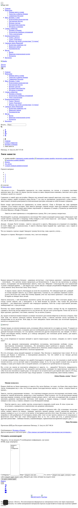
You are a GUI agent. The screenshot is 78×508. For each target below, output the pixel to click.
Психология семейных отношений (21, 32)
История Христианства (17, 25)
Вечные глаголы (14, 23)
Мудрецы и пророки (16, 27)
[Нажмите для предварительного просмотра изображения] (6, 187)
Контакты (8, 58)
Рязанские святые (15, 47)
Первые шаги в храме (16, 12)
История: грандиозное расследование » (58, 432)
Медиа (7, 50)
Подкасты (12, 56)
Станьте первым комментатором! (16, 166)
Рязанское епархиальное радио (19, 54)
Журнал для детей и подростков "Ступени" (24, 41)
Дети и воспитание (15, 34)
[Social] (5, 130)
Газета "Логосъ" (14, 37)
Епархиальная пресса (12, 36)
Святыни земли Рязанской (14, 43)
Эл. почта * (48, 475)
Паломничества (14, 48)
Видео (11, 52)
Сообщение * (5, 475)
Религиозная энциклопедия (18, 19)
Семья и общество (11, 28)
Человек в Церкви (15, 30)
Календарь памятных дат (17, 45)
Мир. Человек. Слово (12, 17)
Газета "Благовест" (15, 39)
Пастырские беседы (16, 21)
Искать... (4, 125)
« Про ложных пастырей (35, 432)
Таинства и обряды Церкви (18, 14)
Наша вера (8, 10)
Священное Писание (16, 16)
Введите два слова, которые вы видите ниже (39, 477)
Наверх (3, 481)
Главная (7, 8)
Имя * (22, 475)
